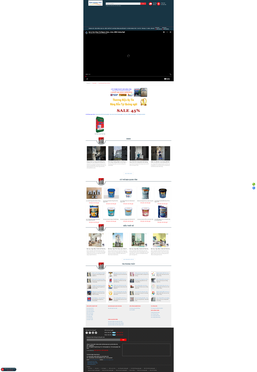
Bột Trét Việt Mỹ (90, 313)
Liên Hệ (152, 28)
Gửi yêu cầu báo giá (94, 203)
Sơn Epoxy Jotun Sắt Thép (135, 308)
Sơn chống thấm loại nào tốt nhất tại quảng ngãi (167, 279)
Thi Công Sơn (154, 306)
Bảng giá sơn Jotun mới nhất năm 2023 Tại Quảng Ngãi (126, 273)
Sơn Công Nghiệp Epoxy (135, 306)
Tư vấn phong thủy (131, 28)
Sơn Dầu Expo (89, 316)
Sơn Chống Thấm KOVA (155, 317)
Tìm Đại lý (144, 28)
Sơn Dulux (90, 368)
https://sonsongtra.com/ (108, 359)
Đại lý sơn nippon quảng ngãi (94, 370)
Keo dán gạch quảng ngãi (123, 368)
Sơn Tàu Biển (132, 309)
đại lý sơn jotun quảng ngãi (121, 370)
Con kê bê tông (90, 317)
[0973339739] (253, 184)
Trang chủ (91, 28)
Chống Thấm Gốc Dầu (155, 312)
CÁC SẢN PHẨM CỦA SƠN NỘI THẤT (115, 321)
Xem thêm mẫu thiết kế (128, 259)
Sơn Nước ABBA (90, 314)
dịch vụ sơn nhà (112, 368)
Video (148, 28)
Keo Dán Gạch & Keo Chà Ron (115, 306)
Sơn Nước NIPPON (90, 311)
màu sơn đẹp (132, 370)
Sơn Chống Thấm (155, 310)
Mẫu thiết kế (108, 28)
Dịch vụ (102, 28)
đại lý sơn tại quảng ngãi (142, 370)
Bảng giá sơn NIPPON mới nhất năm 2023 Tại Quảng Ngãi (127, 279)
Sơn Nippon (103, 368)
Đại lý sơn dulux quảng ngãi (107, 370)
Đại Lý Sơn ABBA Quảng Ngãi (129, 114)
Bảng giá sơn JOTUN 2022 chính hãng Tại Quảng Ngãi (104, 291)
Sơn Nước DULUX (90, 309)
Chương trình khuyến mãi (119, 28)
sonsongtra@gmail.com (94, 359)
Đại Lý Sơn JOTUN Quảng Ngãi (102, 114)
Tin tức (139, 28)
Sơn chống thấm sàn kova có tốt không (123, 298)
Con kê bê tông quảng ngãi (136, 368)
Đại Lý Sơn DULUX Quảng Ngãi (116, 114)
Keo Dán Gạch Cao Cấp (112, 308)
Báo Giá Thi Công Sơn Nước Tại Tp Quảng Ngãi (103, 279)
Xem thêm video (128, 173)
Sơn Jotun (97, 368)
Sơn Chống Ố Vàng (154, 314)
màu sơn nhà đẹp (153, 370)
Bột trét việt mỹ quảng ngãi (149, 368)
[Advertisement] (128, 16)
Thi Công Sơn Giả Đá (140, 114)
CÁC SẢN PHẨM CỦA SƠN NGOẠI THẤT (116, 324)
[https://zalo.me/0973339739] (253, 187)
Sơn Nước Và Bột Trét (92, 306)
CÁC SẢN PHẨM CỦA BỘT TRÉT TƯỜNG (116, 323)
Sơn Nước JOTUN (90, 308)
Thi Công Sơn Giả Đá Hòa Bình (157, 308)
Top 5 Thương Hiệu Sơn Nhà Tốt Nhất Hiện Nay (124, 291)
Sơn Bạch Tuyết (90, 319)
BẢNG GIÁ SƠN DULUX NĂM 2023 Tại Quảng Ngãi (125, 285)
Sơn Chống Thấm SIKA (155, 315)
